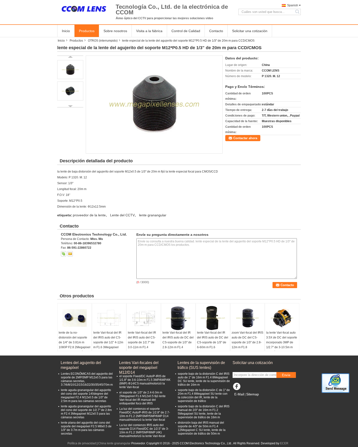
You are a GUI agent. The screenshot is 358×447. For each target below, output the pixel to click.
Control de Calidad (185, 31)
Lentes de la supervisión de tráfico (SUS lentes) (201, 365)
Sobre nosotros (115, 31)
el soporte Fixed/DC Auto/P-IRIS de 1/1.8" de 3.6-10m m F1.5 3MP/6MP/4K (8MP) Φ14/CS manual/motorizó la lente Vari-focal (144, 381)
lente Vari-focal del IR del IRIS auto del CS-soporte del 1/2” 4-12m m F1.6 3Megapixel (108, 340)
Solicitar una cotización (249, 31)
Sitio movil (242, 400)
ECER (284, 443)
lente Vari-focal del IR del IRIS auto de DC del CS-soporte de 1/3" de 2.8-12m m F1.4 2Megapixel (178, 342)
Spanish (292, 5)
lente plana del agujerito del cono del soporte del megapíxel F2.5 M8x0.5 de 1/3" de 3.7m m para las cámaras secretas (86, 428)
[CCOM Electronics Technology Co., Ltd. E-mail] (70, 253)
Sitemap (252, 394)
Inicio (66, 31)
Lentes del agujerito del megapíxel (81, 365)
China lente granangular (114, 443)
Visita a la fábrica (149, 31)
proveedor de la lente (89, 215)
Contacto (216, 31)
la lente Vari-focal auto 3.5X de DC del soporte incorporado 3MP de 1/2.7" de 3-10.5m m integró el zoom (281, 342)
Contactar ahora (245, 138)
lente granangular (152, 215)
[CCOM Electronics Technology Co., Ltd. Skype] (63, 253)
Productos (86, 31)
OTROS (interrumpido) (103, 40)
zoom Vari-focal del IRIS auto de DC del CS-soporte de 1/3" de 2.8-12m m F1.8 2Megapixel (247, 342)
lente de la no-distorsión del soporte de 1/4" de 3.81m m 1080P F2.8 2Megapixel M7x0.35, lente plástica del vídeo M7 (74, 345)
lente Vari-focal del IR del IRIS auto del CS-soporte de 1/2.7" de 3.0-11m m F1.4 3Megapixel (142, 342)
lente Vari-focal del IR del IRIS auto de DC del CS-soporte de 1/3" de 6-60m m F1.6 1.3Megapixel (212, 342)
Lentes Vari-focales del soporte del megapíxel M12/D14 (139, 365)
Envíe (286, 375)
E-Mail (239, 394)
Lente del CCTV (122, 215)
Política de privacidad (81, 443)
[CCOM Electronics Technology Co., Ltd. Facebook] (237, 387)
